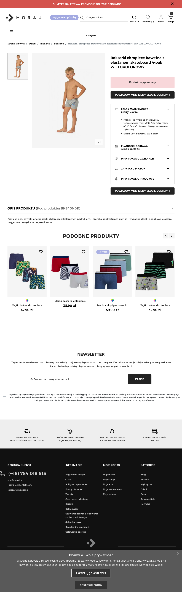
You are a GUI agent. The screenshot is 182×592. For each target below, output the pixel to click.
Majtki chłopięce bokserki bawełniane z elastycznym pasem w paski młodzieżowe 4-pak (112, 305)
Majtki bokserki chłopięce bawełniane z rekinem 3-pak (70, 301)
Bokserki (59, 43)
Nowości (145, 504)
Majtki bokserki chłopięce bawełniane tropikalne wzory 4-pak (27, 305)
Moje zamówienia (112, 489)
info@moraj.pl (15, 480)
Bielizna (45, 43)
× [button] (178, 553)
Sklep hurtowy (73, 522)
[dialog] (91, 571)
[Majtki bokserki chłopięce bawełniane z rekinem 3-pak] (69, 271)
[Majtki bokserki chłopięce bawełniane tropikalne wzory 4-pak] (27, 271)
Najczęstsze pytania (17, 490)
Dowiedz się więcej (151, 564)
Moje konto (109, 484)
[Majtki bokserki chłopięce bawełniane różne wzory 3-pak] (155, 271)
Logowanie (109, 474)
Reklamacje (71, 509)
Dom (143, 494)
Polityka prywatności (76, 484)
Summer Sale (148, 499)
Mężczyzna (146, 484)
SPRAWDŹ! (114, 4)
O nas (68, 479)
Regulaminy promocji (77, 527)
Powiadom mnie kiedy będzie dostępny (142, 94)
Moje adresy (109, 494)
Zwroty (69, 494)
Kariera (69, 504)
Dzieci (32, 43)
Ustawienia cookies (75, 531)
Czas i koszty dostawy (77, 499)
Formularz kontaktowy (19, 485)
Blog (143, 474)
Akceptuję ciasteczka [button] (91, 573)
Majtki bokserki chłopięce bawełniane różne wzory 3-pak (155, 305)
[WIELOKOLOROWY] (27, 300)
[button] (161, 17)
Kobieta (145, 479)
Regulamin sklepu (75, 474)
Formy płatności (74, 489)
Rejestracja (109, 479)
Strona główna (16, 43)
